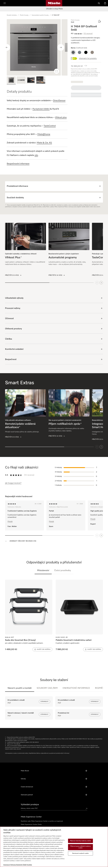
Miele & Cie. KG (44, 143)
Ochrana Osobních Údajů (18, 865)
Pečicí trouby (24, 15)
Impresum (6, 865)
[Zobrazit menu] (4, 3)
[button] (73, 52)
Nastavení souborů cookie (80, 853)
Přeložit (10, 521)
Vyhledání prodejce (30, 804)
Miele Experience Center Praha (31, 824)
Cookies (29, 865)
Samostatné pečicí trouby (40, 15)
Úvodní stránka (12, 15)
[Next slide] (60, 47)
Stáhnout (44, 701)
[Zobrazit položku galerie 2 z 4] (21, 80)
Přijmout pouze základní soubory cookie (80, 847)
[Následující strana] (101, 535)
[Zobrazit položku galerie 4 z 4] (40, 80)
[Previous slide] (6, 47)
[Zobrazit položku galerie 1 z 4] (11, 80)
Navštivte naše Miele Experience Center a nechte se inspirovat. (42, 821)
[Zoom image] (56, 71)
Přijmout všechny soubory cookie (80, 840)
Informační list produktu (88, 58)
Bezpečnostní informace (18, 164)
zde (36, 155)
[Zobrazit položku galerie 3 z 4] (30, 80)
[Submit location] (86, 809)
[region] (37, 47)
